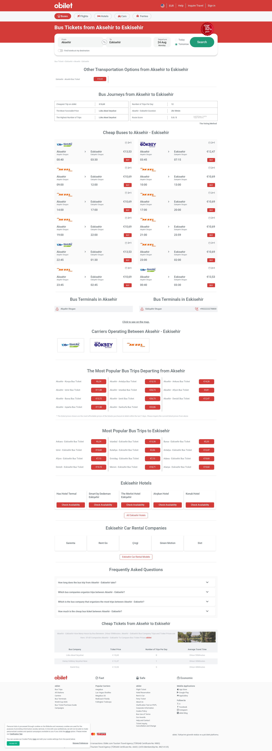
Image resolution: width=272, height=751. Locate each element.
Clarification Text (16, 734)
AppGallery (183, 696)
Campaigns (59, 708)
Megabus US (100, 696)
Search (202, 42)
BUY (127, 160)
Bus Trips (58, 689)
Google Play (184, 692)
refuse (67, 731)
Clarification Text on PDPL (146, 705)
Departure (162, 39)
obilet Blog (183, 713)
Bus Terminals (60, 699)
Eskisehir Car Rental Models (136, 557)
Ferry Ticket (141, 699)
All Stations (59, 692)
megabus (99, 689)
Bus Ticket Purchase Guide (66, 705)
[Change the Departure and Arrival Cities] (104, 42)
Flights (84, 16)
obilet (148, 638)
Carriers (58, 696)
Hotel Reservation (143, 692)
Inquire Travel (195, 5)
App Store (183, 689)
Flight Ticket (141, 689)
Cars (124, 16)
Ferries (144, 16)
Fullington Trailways (103, 702)
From (64, 39)
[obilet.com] (70, 8)
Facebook (183, 707)
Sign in (211, 5)
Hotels (104, 16)
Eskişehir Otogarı (153, 309)
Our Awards (140, 717)
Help (180, 5)
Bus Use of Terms (143, 714)
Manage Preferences (80, 743)
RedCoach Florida (102, 699)
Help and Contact (143, 720)
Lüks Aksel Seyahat (107, 111)
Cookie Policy (141, 711)
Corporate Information (145, 708)
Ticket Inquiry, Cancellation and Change (146, 724)
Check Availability (71, 504)
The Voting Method (208, 123)
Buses (64, 16)
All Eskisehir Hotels (136, 515)
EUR (171, 5)
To (111, 39)
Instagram (183, 710)
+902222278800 (208, 309)
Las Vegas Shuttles (103, 692)
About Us (139, 702)
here (34, 739)
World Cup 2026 (61, 702)
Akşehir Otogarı (68, 309)
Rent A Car (140, 696)
